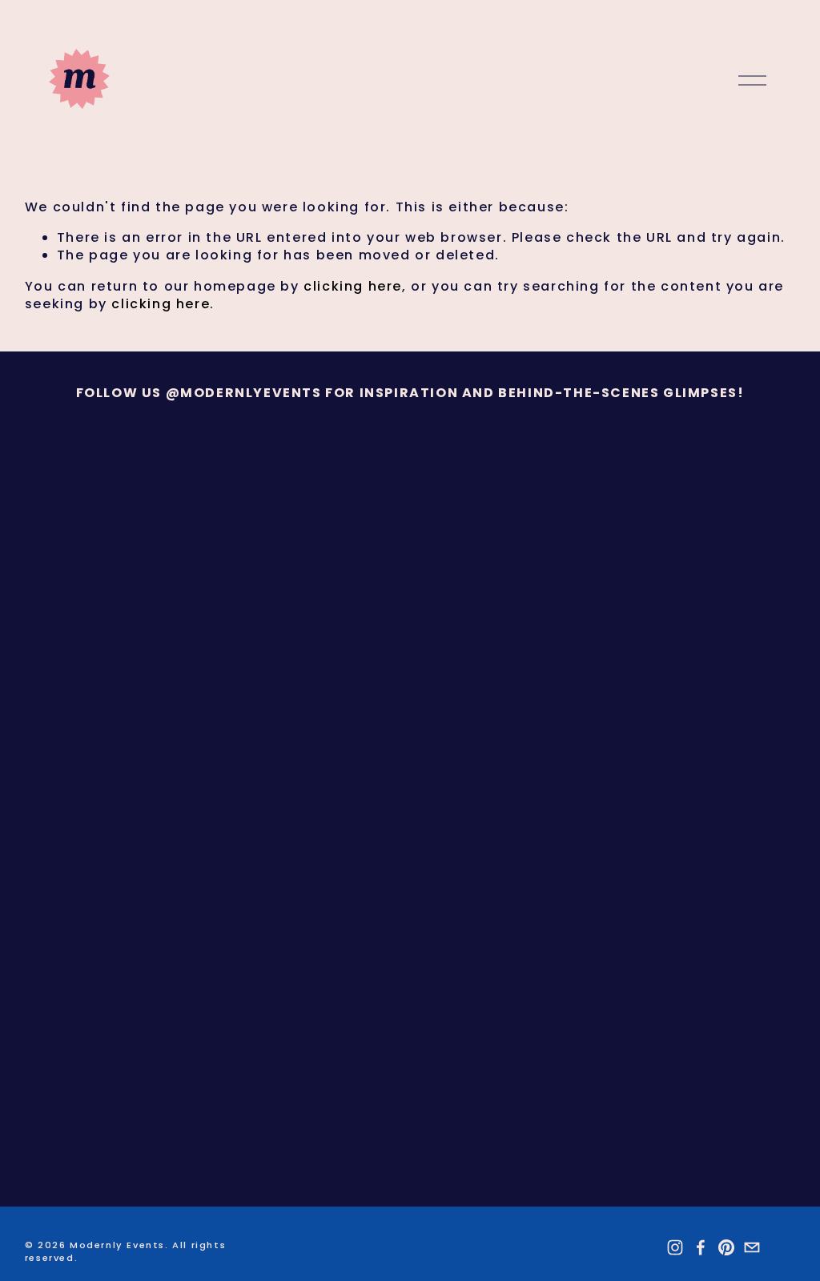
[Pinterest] (726, 1247)
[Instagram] (675, 1247)
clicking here (352, 286)
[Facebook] (701, 1247)
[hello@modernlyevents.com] (752, 1247)
